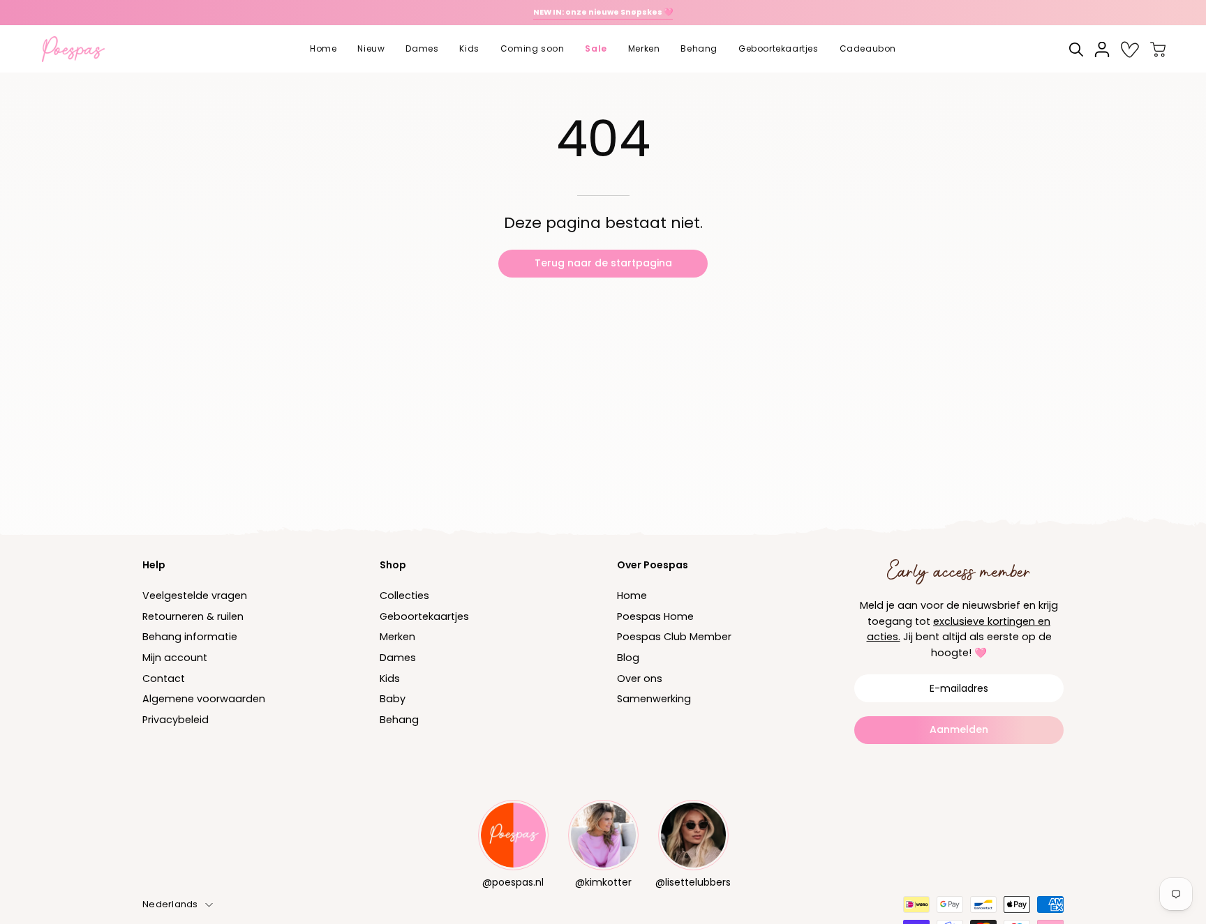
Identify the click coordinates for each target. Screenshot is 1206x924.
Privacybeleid (175, 720)
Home (632, 596)
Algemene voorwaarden (203, 699)
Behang (399, 720)
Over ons (639, 679)
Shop (393, 565)
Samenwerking (654, 699)
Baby (392, 699)
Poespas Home (655, 616)
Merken (397, 637)
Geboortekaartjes (424, 616)
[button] (371, 49)
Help (153, 565)
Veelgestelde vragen (194, 596)
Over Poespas (652, 565)
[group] (603, 12)
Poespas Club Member (674, 637)
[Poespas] (80, 49)
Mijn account (174, 658)
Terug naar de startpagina (603, 263)
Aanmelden (959, 729)
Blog (628, 658)
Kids (390, 679)
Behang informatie (189, 637)
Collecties (404, 596)
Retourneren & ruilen (193, 616)
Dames (398, 658)
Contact (163, 679)
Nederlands (170, 904)
